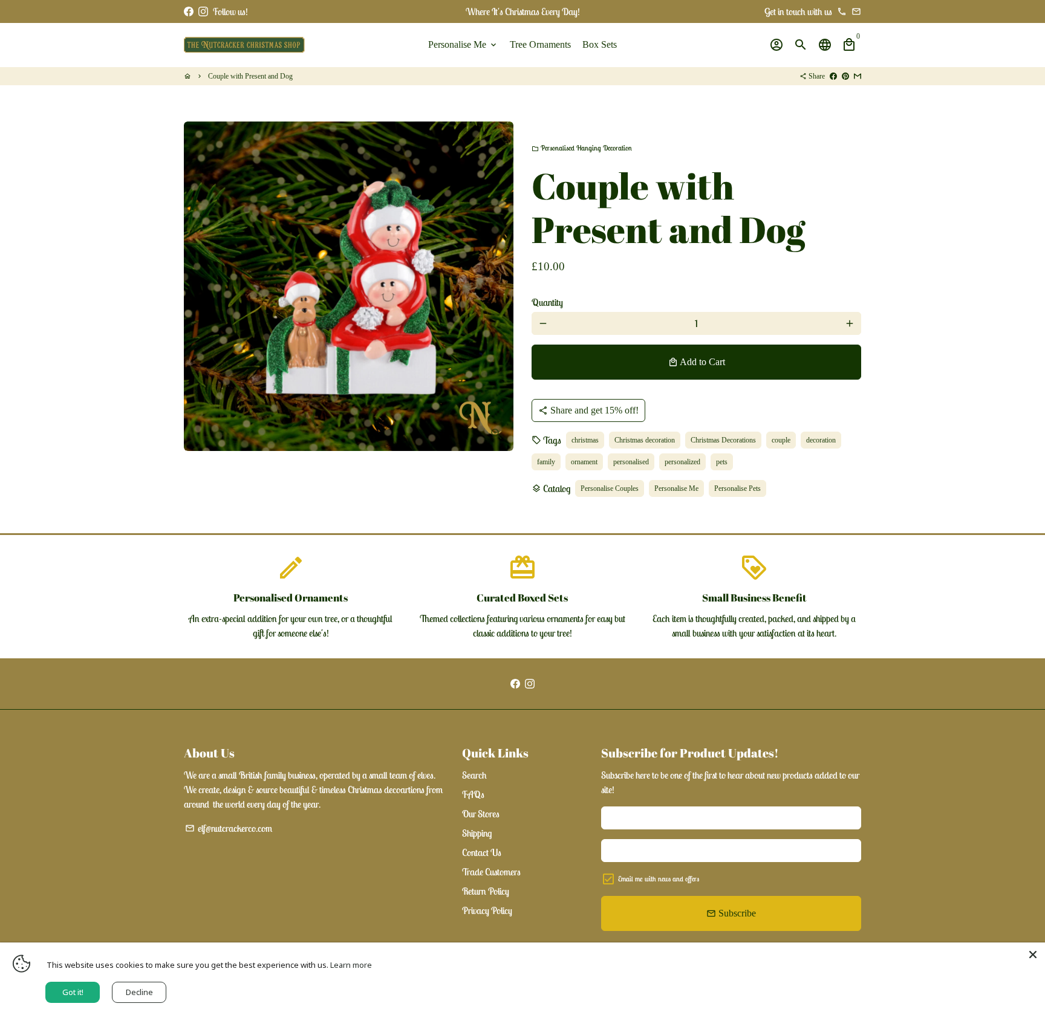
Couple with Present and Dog (250, 76)
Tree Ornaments (540, 44)
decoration (821, 440)
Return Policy (485, 891)
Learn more (351, 964)
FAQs (473, 794)
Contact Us (481, 852)
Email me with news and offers (658, 878)
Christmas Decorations (723, 440)
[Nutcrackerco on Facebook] (189, 11)
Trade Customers (491, 872)
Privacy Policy (487, 910)
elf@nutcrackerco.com (228, 828)
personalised (631, 462)
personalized (682, 462)
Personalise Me (463, 44)
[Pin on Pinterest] (845, 76)
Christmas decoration (644, 440)
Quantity (547, 302)
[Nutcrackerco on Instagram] (203, 11)
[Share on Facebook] (833, 76)
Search (474, 775)
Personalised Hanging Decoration (582, 147)
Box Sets (599, 44)
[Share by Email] (857, 76)
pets (722, 462)
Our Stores (481, 814)
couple (781, 440)
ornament (584, 462)
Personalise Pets (737, 488)
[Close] (1033, 955)
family (546, 462)
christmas (585, 440)
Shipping (477, 833)
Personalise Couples (610, 488)
